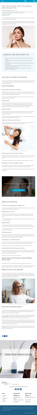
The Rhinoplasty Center (5, 407)
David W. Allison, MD (7, 410)
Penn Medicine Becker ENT (12, 407)
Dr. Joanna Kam (5, 316)
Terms (26, 412)
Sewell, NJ (27, 395)
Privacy (28, 412)
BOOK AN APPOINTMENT (18, 190)
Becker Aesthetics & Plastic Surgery (14, 408)
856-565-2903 (16, 393)
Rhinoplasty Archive (29, 407)
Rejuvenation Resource (22, 408)
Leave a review (15, 401)
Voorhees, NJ (16, 395)
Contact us (3, 326)
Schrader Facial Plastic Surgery (21, 407)
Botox (5, 23)
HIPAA (31, 412)
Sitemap (33, 412)
